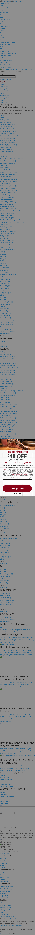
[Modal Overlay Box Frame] (17, 467)
